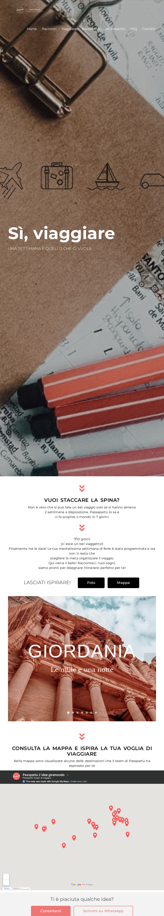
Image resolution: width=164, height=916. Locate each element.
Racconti (49, 29)
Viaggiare (69, 29)
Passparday (91, 29)
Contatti (149, 29)
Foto (91, 583)
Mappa (123, 583)
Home (32, 29)
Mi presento (115, 29)
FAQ (133, 29)
